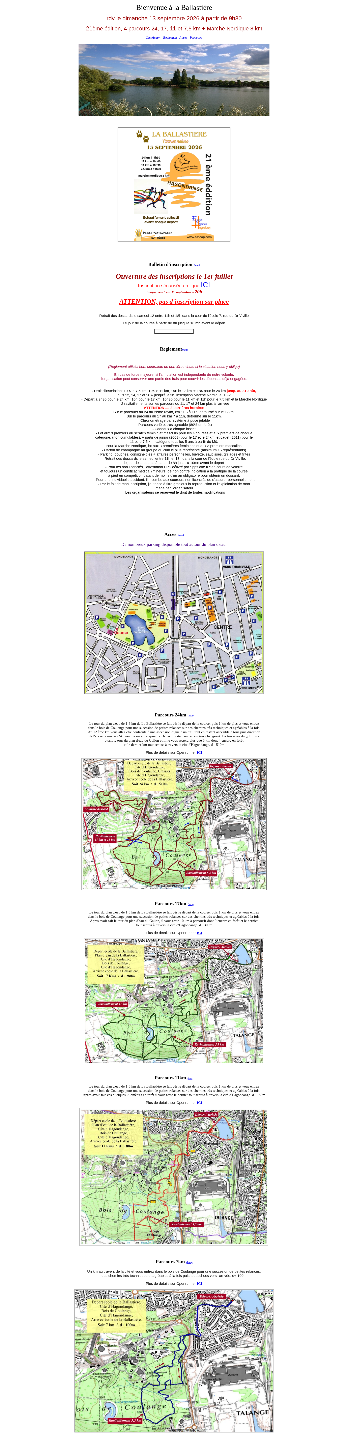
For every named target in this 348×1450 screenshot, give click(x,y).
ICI (205, 285)
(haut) (197, 265)
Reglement (170, 37)
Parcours (196, 37)
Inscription (153, 37)
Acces (183, 37)
